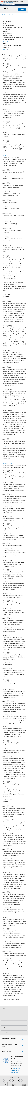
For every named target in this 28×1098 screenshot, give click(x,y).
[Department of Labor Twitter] (9, 1080)
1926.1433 (5, 42)
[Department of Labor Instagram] (13, 1080)
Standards (5, 1013)
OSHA (5, 8)
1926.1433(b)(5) (6, 155)
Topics (4, 1023)
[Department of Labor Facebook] (4, 1080)
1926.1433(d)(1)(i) (7, 463)
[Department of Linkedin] (22, 1080)
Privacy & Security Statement (23, 1084)
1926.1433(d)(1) (6, 446)
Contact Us (5, 1033)
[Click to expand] (14, 2)
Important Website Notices (13, 1084)
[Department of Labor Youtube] (18, 1080)
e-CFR (4, 50)
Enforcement (5, 1018)
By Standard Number (8, 15)
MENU (22, 9)
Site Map (5, 1083)
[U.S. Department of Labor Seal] (6, 1060)
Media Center (6, 1028)
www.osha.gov (14, 1072)
